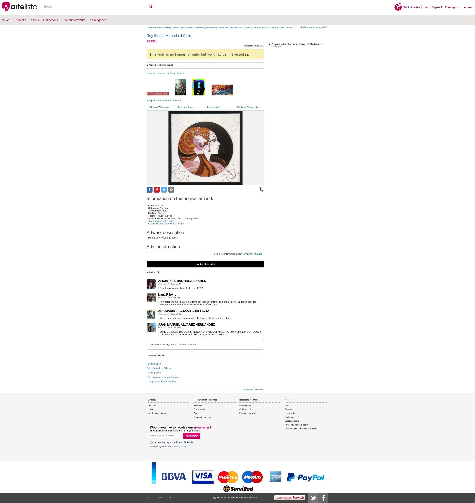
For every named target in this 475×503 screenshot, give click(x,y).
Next (257, 45)
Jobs (150, 409)
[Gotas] (183, 87)
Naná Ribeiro (167, 294)
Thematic (20, 20)
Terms (183, 447)
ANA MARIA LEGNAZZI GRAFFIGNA (183, 310)
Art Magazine (98, 20)
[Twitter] (313, 498)
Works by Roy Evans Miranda (252, 27)
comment (191, 344)
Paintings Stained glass (248, 107)
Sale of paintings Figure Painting (163, 377)
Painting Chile (154, 364)
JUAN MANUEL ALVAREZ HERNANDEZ (186, 324)
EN (148, 497)
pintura (158, 221)
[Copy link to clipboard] (171, 190)
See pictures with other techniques (164, 100)
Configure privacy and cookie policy (301, 429)
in (170, 497)
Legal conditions (292, 421)
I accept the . (173, 442)
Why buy (198, 405)
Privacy (177, 447)
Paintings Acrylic (186, 107)
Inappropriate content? (254, 389)
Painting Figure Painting (206, 27)
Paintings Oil (213, 107)
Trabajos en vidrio (276, 27)
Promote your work (248, 413)
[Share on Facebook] (150, 190)
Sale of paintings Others (159, 368)
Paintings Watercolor (158, 107)
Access (468, 7)
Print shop (289, 417)
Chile (187, 36)
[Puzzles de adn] (160, 94)
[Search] (150, 6)
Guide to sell (244, 409)
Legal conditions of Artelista (179, 442)
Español (437, 7)
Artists (35, 20)
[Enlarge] (261, 191)
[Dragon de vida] (225, 90)
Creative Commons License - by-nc (166, 223)
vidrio (165, 221)
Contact (288, 409)
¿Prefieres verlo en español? (313, 27)
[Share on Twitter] (164, 190)
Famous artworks (74, 20)
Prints (196, 413)
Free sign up (453, 7)
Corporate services (202, 417)
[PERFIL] (205, 148)
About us (152, 405)
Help (426, 7)
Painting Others (171, 27)
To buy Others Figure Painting (161, 381)
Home (149, 27)
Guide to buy (199, 409)
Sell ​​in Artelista (411, 7)
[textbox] (99, 6)
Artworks (158, 27)
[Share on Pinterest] (157, 190)
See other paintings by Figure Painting (166, 73)
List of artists (290, 413)
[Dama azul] (201, 87)
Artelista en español (157, 413)
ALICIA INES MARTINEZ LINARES (182, 280)
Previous (249, 45)
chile (171, 221)
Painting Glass (187, 27)
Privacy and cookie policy (296, 425)
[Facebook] (323, 498)
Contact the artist (205, 264)
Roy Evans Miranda (228, 27)
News (5, 20)
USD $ (160, 497)
